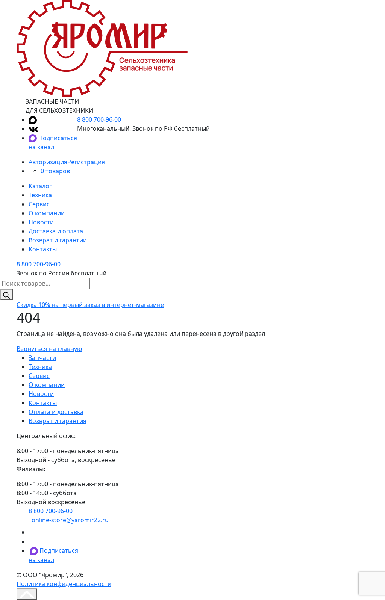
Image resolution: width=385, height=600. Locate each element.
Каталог (40, 186)
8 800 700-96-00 (99, 119)
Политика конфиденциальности (64, 584)
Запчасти (42, 358)
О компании (47, 213)
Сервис (39, 204)
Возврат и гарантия (57, 421)
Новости (41, 222)
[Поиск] (6, 294)
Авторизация (48, 162)
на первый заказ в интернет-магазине (90, 305)
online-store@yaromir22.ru (70, 520)
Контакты (43, 249)
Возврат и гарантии (58, 240)
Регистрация (86, 162)
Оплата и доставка (56, 412)
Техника (40, 195)
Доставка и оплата (56, 231)
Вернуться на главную (49, 349)
